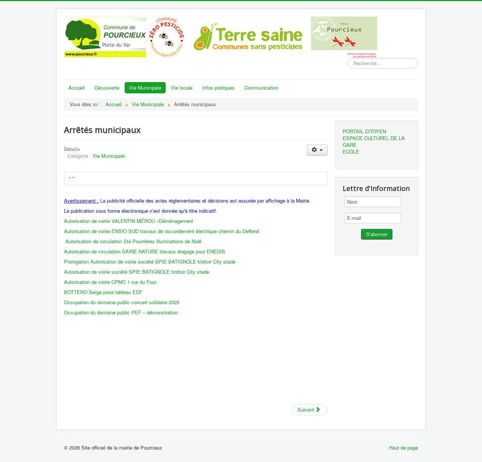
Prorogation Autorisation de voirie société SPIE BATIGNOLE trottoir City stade (149, 261)
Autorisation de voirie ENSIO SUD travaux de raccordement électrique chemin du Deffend (161, 231)
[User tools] (317, 150)
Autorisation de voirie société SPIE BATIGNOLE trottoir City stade (136, 271)
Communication (261, 87)
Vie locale (181, 87)
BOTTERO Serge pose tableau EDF (103, 292)
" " (71, 178)
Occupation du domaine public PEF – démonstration (121, 312)
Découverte (107, 87)
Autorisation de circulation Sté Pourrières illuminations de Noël (133, 241)
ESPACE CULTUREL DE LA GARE (374, 141)
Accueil (77, 87)
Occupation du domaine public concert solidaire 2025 (121, 302)
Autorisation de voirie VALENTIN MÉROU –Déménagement (128, 220)
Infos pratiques (218, 87)
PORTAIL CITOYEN (364, 131)
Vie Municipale (145, 87)
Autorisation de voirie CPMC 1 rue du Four (110, 281)
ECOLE (351, 151)
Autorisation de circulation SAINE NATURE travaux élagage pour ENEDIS (144, 251)
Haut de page (403, 447)
